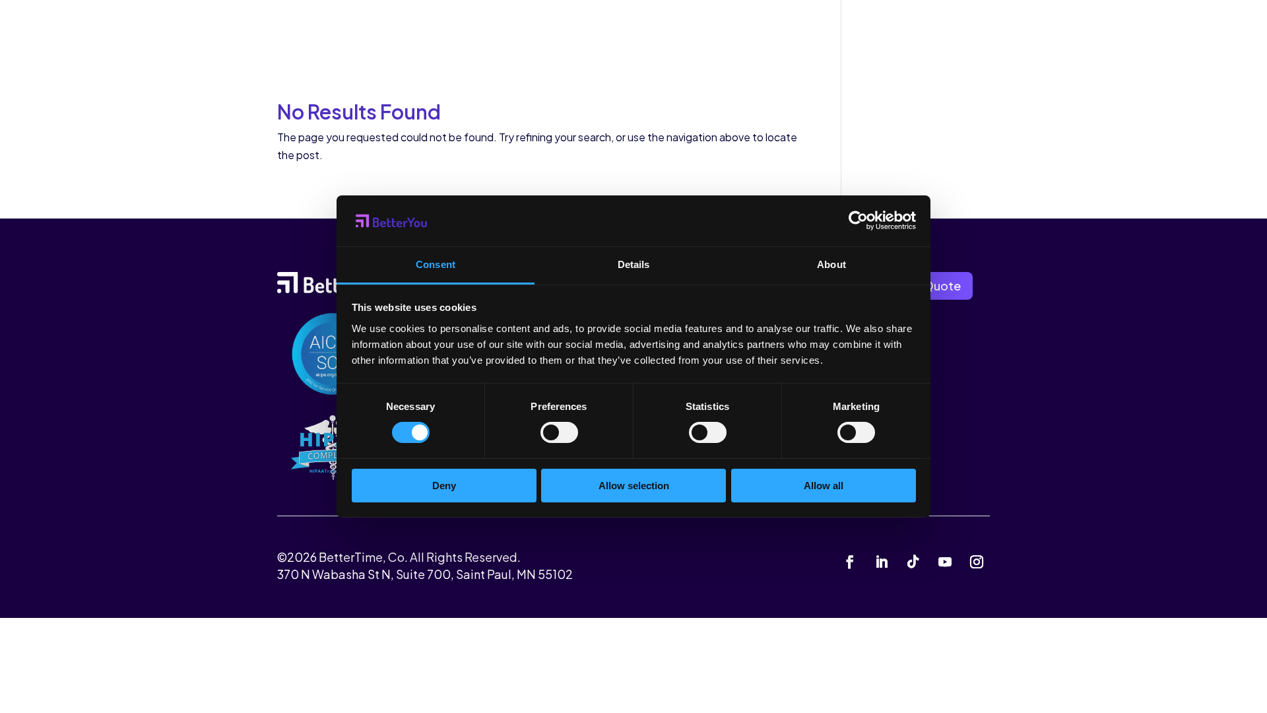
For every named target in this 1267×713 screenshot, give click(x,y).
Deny (444, 485)
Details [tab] (634, 264)
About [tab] (831, 264)
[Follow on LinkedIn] (881, 562)
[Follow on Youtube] (945, 562)
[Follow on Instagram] (976, 562)
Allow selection (634, 485)
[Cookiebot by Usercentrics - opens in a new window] (858, 220)
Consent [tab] (435, 264)
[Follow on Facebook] (850, 562)
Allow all (823, 485)
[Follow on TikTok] (913, 562)
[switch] (559, 432)
